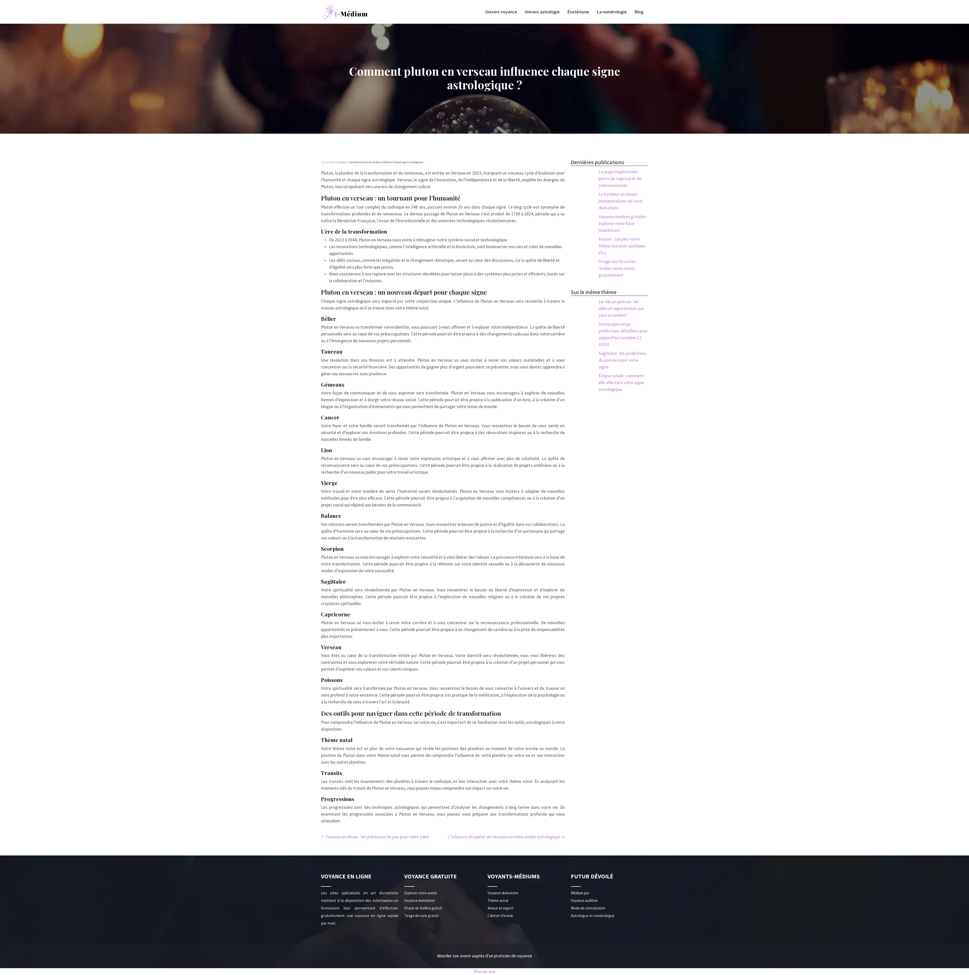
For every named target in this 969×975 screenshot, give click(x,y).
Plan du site (484, 971)
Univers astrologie (542, 12)
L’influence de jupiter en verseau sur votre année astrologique (504, 837)
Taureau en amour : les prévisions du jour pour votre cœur (377, 837)
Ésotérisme (578, 12)
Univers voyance (501, 12)
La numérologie (612, 12)
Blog (638, 12)
